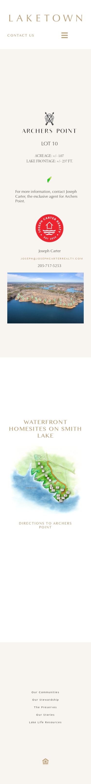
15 (59, 498)
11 (53, 490)
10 (51, 488)
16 (61, 500)
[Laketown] (45, 16)
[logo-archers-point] (49, 113)
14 (58, 495)
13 (62, 490)
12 (57, 487)
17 (63, 498)
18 (65, 495)
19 (68, 492)
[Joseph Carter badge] (49, 214)
